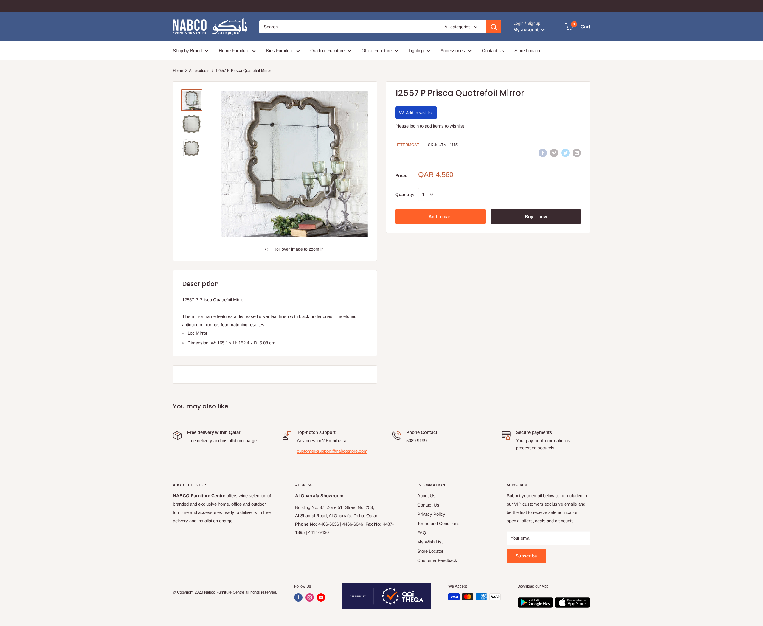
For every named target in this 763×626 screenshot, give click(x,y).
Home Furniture (234, 50)
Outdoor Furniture (327, 50)
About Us (426, 495)
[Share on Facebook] (543, 152)
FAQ (421, 532)
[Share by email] (577, 152)
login (414, 125)
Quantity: (405, 194)
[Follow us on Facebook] (298, 597)
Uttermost (407, 144)
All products (199, 70)
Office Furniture (377, 50)
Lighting (416, 50)
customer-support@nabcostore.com (332, 450)
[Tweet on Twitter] (565, 152)
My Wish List (430, 541)
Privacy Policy (431, 514)
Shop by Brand (187, 50)
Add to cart (440, 216)
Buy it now (536, 216)
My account (526, 29)
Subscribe (526, 555)
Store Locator (527, 50)
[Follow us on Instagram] (309, 597)
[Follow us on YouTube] (321, 597)
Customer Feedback (437, 560)
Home (178, 70)
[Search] (493, 26)
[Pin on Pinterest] (554, 152)
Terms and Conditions (438, 523)
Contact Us (493, 50)
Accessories (453, 50)
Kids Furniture (279, 50)
